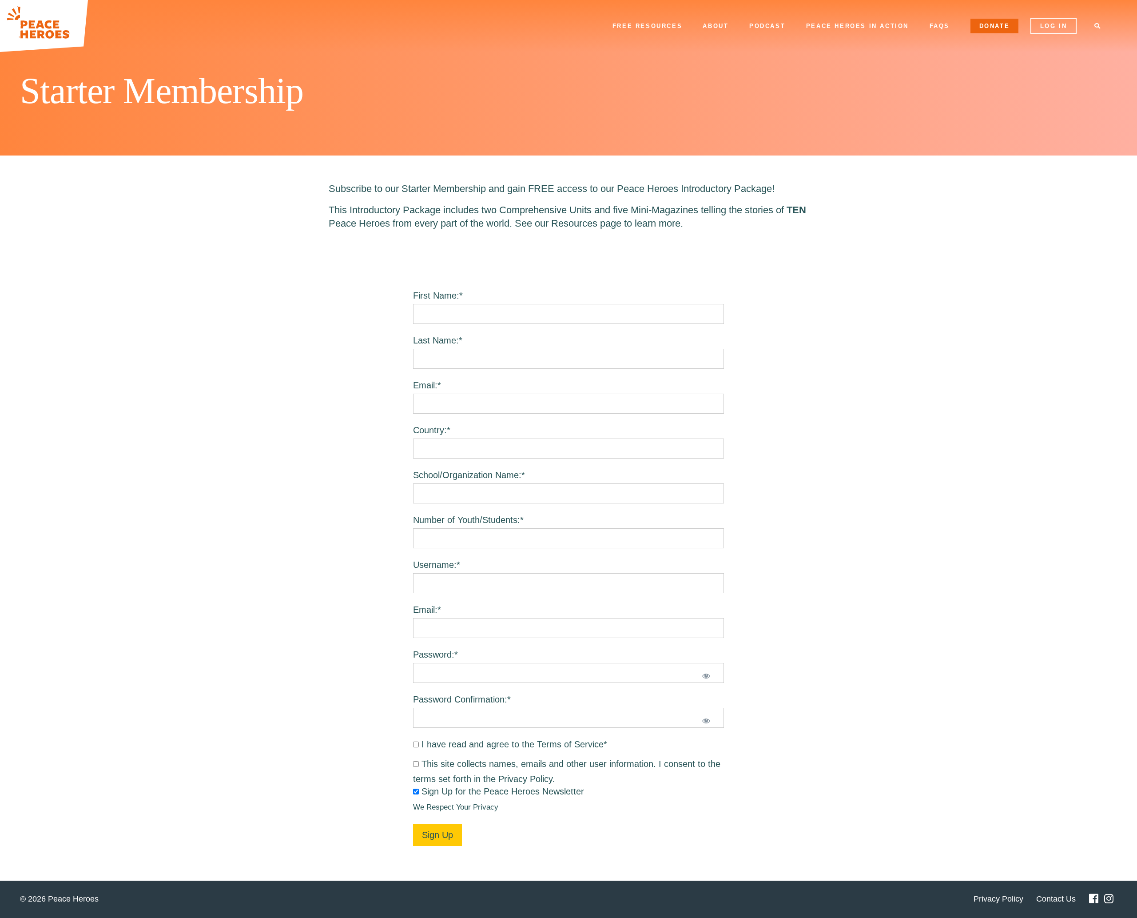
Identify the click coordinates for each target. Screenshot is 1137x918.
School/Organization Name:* (469, 475)
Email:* (427, 385)
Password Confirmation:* (462, 699)
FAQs (940, 26)
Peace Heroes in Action (857, 26)
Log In (1053, 26)
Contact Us (1056, 898)
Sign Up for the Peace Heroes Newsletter (502, 791)
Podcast (767, 26)
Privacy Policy (525, 779)
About (715, 26)
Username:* (436, 565)
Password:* (435, 654)
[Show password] (706, 677)
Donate (994, 26)
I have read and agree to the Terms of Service (512, 744)
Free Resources (647, 26)
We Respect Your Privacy (455, 807)
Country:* (431, 430)
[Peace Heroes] (44, 26)
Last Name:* (437, 340)
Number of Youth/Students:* (468, 520)
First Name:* (438, 295)
